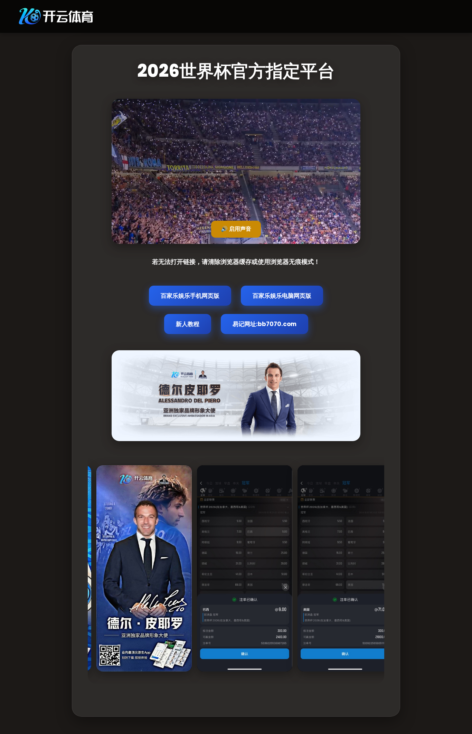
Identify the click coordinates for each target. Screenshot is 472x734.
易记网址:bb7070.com (264, 324)
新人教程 (187, 324)
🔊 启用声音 (236, 229)
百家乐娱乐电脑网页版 (282, 296)
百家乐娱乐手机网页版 (190, 296)
